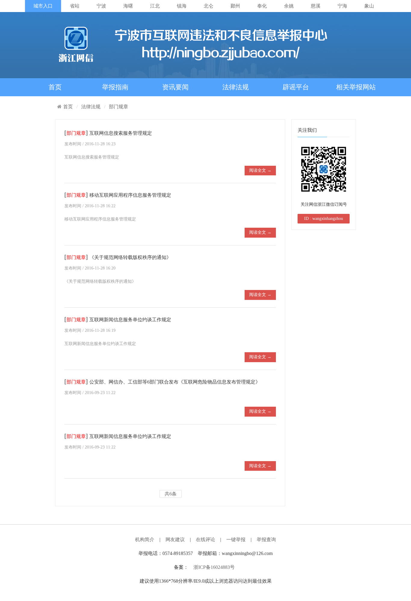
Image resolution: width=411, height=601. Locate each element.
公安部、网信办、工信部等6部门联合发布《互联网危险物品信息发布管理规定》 (174, 381)
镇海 (182, 5)
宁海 (342, 5)
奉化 (262, 5)
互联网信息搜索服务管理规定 (120, 133)
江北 (155, 5)
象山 (369, 5)
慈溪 (315, 5)
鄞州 (235, 5)
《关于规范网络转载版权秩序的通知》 (130, 257)
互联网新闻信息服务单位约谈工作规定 (130, 319)
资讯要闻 (175, 87)
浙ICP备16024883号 (214, 567)
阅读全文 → (260, 170)
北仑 (208, 5)
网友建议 (175, 539)
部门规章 (118, 106)
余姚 (289, 5)
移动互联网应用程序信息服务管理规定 (130, 195)
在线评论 (205, 539)
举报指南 (115, 87)
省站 (74, 5)
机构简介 (144, 539)
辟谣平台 (296, 87)
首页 (55, 87)
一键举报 (236, 539)
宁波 (101, 5)
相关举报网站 (356, 87)
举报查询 (266, 539)
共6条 (171, 493)
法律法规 (235, 87)
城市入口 (43, 5)
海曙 (128, 5)
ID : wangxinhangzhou (323, 218)
